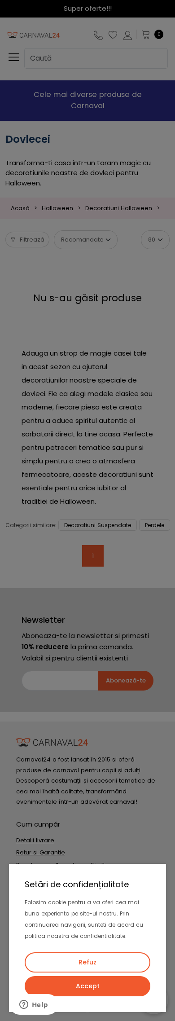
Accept (88, 985)
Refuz (87, 962)
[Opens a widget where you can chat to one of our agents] (33, 1005)
